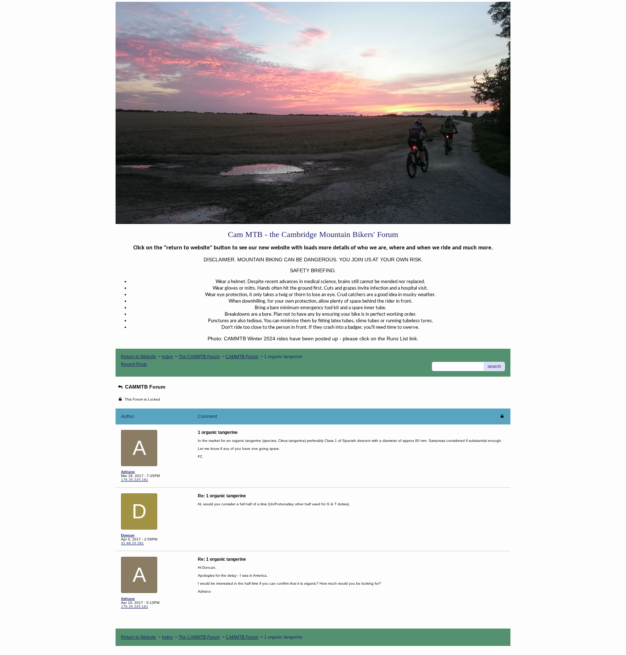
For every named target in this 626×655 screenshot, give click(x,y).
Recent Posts (134, 364)
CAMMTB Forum (242, 356)
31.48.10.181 (132, 543)
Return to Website (138, 356)
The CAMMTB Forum (199, 356)
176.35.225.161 (134, 480)
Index (167, 356)
